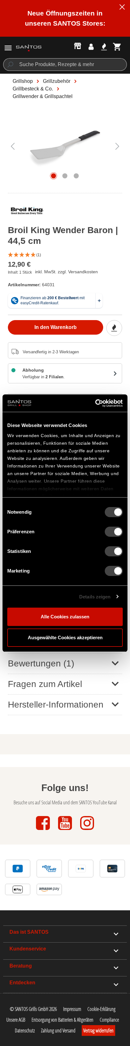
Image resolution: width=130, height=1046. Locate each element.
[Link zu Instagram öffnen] (87, 830)
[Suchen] (10, 64)
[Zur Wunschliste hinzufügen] (114, 328)
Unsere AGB (15, 1019)
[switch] (114, 532)
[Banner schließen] (122, 8)
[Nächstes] (117, 146)
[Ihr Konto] (91, 46)
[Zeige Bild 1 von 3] (53, 175)
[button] (65, 255)
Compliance (109, 1019)
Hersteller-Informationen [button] (55, 704)
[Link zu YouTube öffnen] (66, 830)
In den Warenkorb (55, 327)
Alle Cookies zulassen (65, 616)
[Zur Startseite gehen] (28, 48)
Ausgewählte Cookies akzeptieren (65, 637)
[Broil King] (27, 212)
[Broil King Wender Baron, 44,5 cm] (64, 146)
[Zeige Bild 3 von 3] (76, 175)
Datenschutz (25, 1030)
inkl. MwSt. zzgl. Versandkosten (66, 271)
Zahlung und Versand (58, 1030)
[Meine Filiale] (78, 45)
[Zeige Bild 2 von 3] (65, 175)
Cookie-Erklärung (101, 1009)
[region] (65, 149)
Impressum (72, 1009)
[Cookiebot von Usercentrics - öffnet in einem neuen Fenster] (95, 403)
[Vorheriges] (12, 146)
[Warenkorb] (117, 46)
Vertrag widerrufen (98, 1030)
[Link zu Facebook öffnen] (43, 830)
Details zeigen (94, 596)
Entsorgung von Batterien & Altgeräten (62, 1019)
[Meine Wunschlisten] (104, 46)
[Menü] (8, 48)
